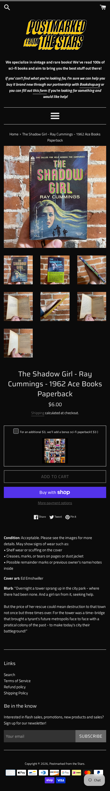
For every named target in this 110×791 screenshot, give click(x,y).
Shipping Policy (16, 693)
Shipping (37, 412)
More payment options (55, 502)
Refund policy (15, 687)
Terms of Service (17, 681)
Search (9, 675)
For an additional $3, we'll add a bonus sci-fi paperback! (59, 431)
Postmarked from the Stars (66, 763)
